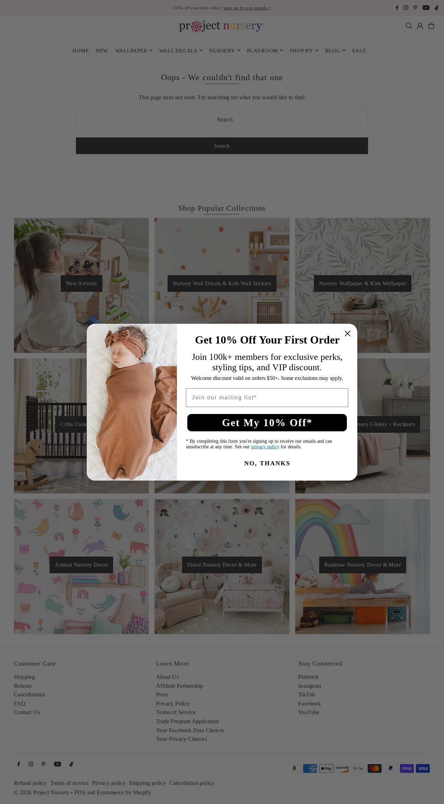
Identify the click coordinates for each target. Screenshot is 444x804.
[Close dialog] (347, 333)
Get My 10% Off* (267, 422)
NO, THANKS (267, 463)
